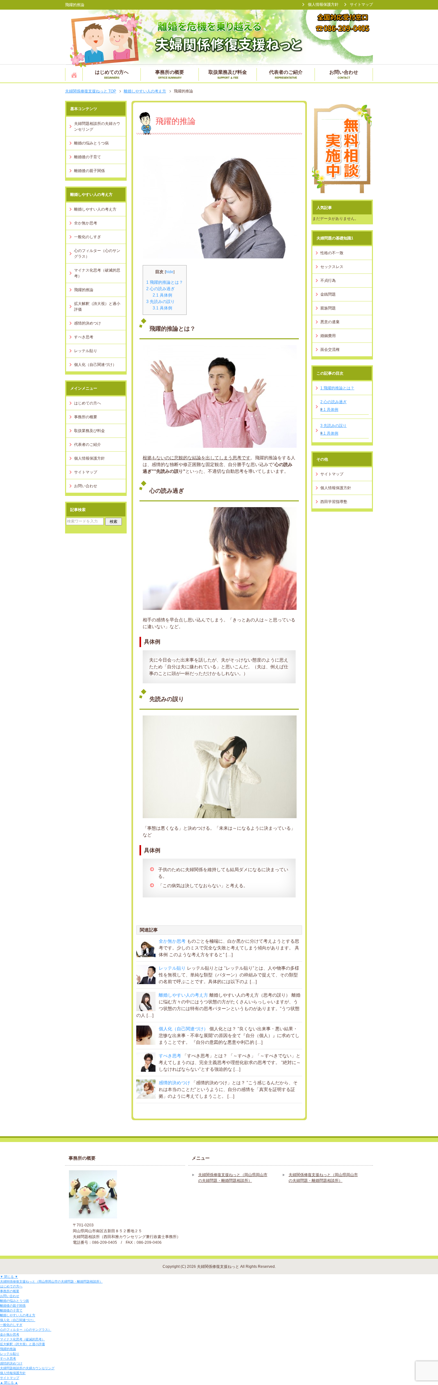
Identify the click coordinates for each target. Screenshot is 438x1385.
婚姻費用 (328, 335)
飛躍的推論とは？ (164, 282)
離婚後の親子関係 (89, 171)
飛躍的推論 (83, 290)
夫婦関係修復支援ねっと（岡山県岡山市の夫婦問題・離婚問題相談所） (73, 74)
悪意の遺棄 (330, 322)
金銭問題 (328, 294)
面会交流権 (330, 349)
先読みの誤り (160, 301)
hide (169, 272)
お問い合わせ (343, 74)
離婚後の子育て (87, 157)
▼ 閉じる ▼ (9, 1276)
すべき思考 (170, 1055)
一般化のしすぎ (87, 237)
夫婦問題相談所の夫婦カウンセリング (97, 126)
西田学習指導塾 (333, 501)
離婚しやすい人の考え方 (183, 995)
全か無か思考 (172, 941)
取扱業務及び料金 (227, 74)
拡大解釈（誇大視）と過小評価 (97, 306)
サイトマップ (85, 472)
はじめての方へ (112, 74)
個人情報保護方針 (89, 458)
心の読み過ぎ (160, 288)
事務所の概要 (169, 74)
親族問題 (328, 308)
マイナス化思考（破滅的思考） (97, 273)
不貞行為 (328, 280)
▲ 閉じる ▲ (9, 1382)
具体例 (162, 295)
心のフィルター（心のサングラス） (97, 253)
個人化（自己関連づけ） (183, 1028)
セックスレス (331, 266)
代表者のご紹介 (286, 74)
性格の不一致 (331, 253)
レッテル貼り (172, 968)
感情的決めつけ (174, 1082)
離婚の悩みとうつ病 (91, 143)
